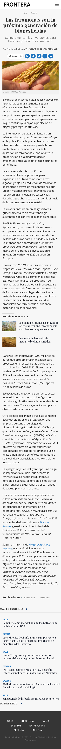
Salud (5, 620)
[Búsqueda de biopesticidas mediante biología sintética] (9, 342)
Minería (19, 730)
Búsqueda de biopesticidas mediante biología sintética (34, 340)
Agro (10, 721)
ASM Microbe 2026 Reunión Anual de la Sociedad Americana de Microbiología (31, 685)
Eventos (7, 666)
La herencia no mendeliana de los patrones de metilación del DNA (30, 624)
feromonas (45, 598)
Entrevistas (37, 725)
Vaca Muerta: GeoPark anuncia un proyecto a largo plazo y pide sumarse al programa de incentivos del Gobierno (29, 641)
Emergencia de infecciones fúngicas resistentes (31, 698)
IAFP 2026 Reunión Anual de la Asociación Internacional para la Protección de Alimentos (30, 671)
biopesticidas (29, 598)
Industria (27, 721)
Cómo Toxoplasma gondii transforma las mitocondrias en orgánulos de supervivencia (29, 656)
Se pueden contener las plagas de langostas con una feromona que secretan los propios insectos (38, 326)
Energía (6, 634)
